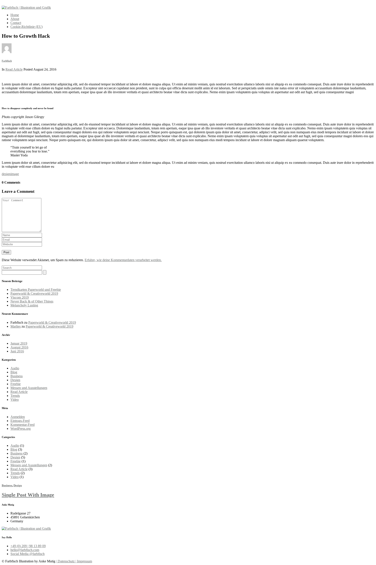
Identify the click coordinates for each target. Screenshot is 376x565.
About (14, 19)
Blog (13, 372)
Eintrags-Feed (20, 421)
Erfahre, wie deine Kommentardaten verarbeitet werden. (123, 260)
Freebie (15, 384)
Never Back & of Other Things (31, 301)
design (6, 174)
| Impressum (83, 561)
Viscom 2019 (19, 297)
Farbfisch (7, 60)
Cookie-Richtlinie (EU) (26, 27)
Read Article (14, 69)
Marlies (15, 326)
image (15, 174)
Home (14, 15)
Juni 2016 (17, 351)
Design (15, 380)
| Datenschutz (65, 561)
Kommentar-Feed (22, 424)
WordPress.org (20, 428)
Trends (15, 396)
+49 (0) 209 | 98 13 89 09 (28, 546)
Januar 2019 (18, 343)
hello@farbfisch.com (24, 550)
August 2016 (19, 347)
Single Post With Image (28, 495)
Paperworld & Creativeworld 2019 (34, 293)
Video (14, 399)
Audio (14, 368)
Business (16, 376)
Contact (15, 23)
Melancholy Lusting (24, 305)
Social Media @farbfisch (27, 554)
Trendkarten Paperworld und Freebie (35, 289)
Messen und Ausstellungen (28, 388)
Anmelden (17, 417)
